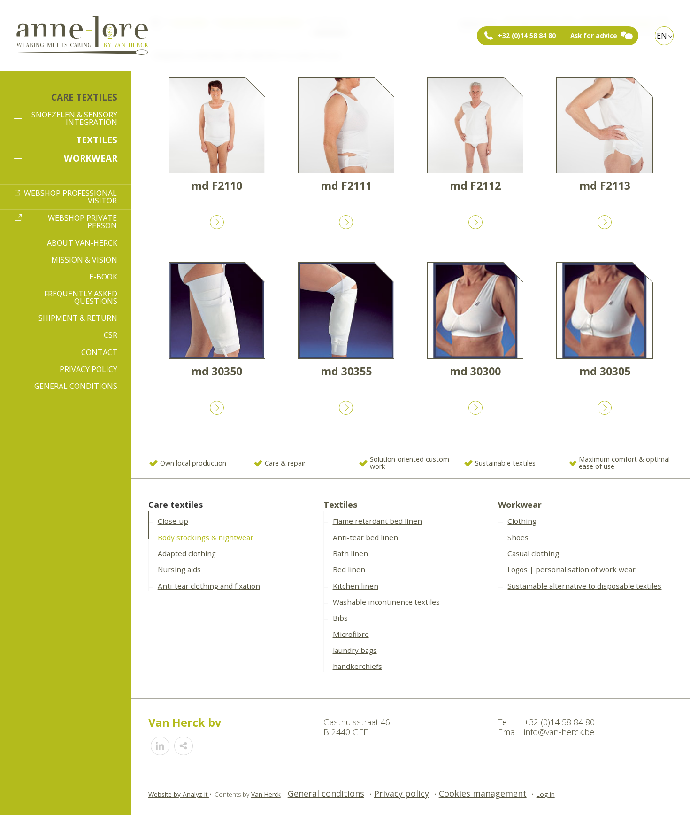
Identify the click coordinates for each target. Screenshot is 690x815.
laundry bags (355, 650)
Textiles (96, 139)
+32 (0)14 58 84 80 (527, 35)
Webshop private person (82, 222)
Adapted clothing (187, 553)
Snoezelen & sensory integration (74, 118)
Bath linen (350, 553)
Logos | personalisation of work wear (571, 569)
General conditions (75, 386)
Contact (99, 352)
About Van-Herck (82, 243)
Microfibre (351, 634)
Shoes (518, 537)
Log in (546, 794)
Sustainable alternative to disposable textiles (584, 586)
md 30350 (216, 371)
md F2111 (346, 185)
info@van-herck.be (559, 731)
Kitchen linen (355, 586)
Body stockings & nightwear (205, 537)
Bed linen (349, 569)
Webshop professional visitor (70, 197)
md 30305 (604, 371)
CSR (110, 335)
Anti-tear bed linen (365, 537)
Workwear (90, 158)
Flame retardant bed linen (377, 521)
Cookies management (483, 793)
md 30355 (346, 371)
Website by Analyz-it (178, 794)
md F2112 (475, 185)
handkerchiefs (357, 666)
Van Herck (266, 794)
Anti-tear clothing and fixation (209, 586)
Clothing (522, 521)
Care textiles (84, 97)
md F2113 (604, 185)
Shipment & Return (77, 318)
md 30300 (475, 371)
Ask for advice (593, 35)
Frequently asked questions (80, 297)
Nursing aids (179, 569)
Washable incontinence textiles (386, 602)
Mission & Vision (84, 260)
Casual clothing (533, 553)
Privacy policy (88, 369)
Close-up (173, 521)
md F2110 (216, 185)
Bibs (340, 617)
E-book (103, 277)
